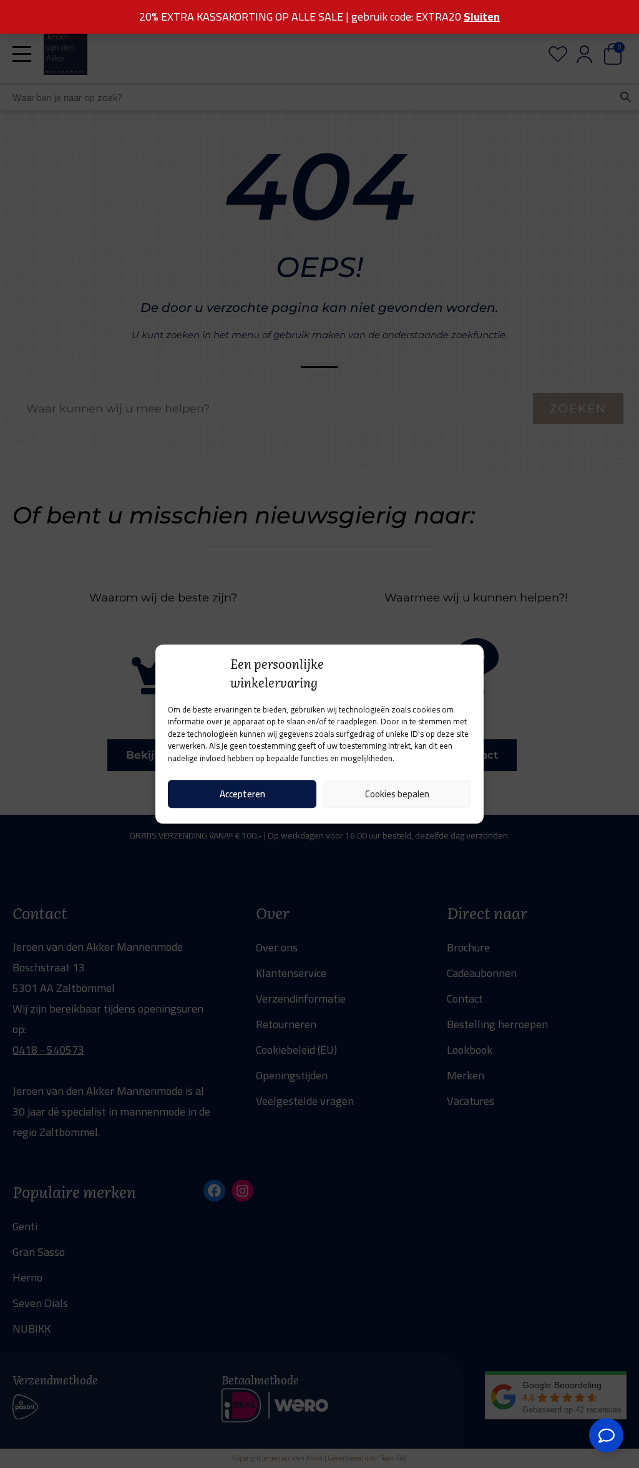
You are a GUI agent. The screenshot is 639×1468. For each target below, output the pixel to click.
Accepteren (242, 794)
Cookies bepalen (397, 794)
